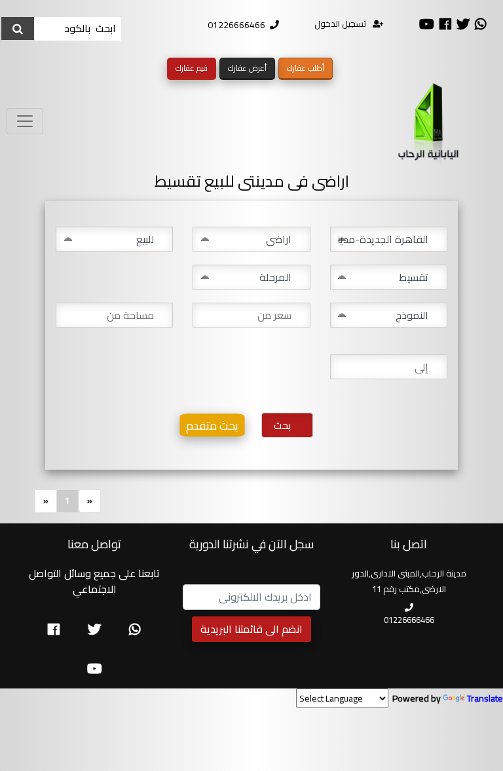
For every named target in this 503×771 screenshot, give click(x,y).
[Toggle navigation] (25, 121)
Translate (485, 698)
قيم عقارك (192, 67)
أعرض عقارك (247, 67)
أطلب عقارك (305, 67)
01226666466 (236, 24)
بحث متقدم (212, 425)
